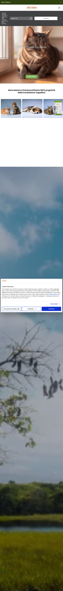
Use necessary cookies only (12, 309)
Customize (30, 309)
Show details (54, 304)
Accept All (51, 309)
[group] (11, 108)
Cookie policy (53, 294)
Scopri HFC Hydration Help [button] (31, 77)
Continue (46, 18)
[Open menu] (59, 7)
